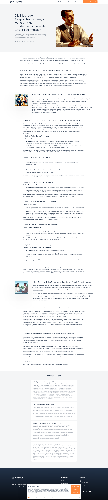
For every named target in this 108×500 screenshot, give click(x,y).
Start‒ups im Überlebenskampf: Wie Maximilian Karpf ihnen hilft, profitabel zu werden (45, 364)
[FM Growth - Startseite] (16, 2)
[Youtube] (90, 491)
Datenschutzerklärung (76, 497)
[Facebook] (84, 491)
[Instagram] (87, 491)
